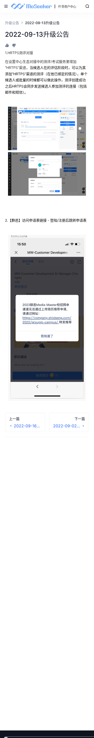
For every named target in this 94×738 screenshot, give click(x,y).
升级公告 (12, 23)
